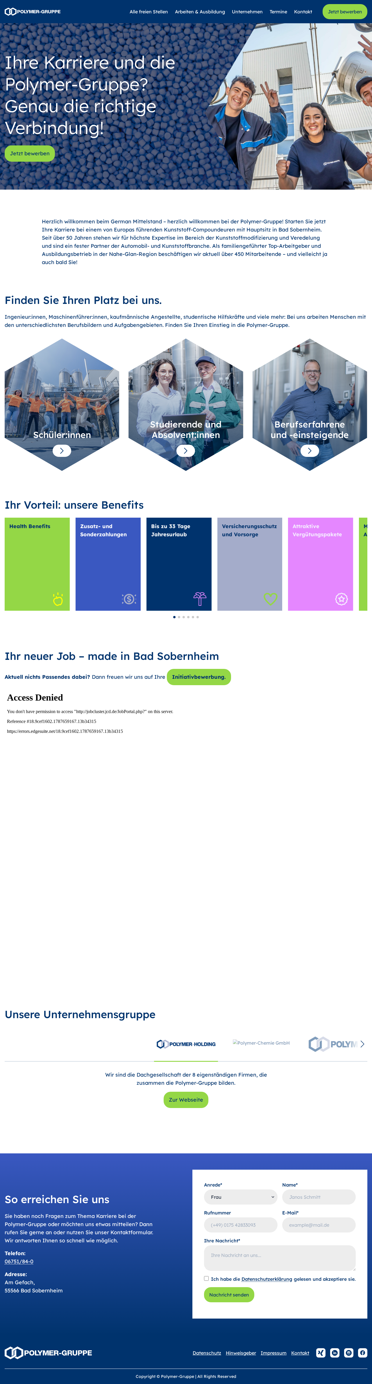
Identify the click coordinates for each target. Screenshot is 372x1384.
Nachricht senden (229, 1295)
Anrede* (213, 1185)
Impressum (274, 1353)
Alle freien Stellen (149, 12)
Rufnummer (217, 1213)
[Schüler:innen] (62, 451)
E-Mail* (290, 1213)
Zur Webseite (186, 1099)
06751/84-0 (19, 1261)
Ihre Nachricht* (222, 1241)
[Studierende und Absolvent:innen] (185, 451)
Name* (290, 1185)
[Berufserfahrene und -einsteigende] (310, 451)
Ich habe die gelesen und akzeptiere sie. (283, 1279)
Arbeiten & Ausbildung (200, 12)
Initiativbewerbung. (199, 677)
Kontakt (303, 12)
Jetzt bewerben (345, 12)
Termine (278, 12)
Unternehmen (247, 12)
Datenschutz (207, 1353)
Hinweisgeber (241, 1353)
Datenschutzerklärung (267, 1279)
